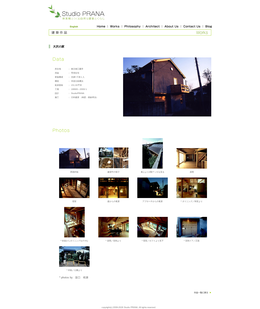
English (74, 26)
